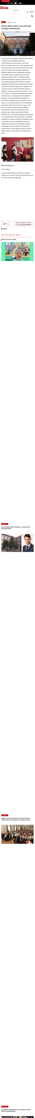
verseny (18, 235)
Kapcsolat (14, 1)
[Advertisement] (17, 198)
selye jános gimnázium (8, 235)
